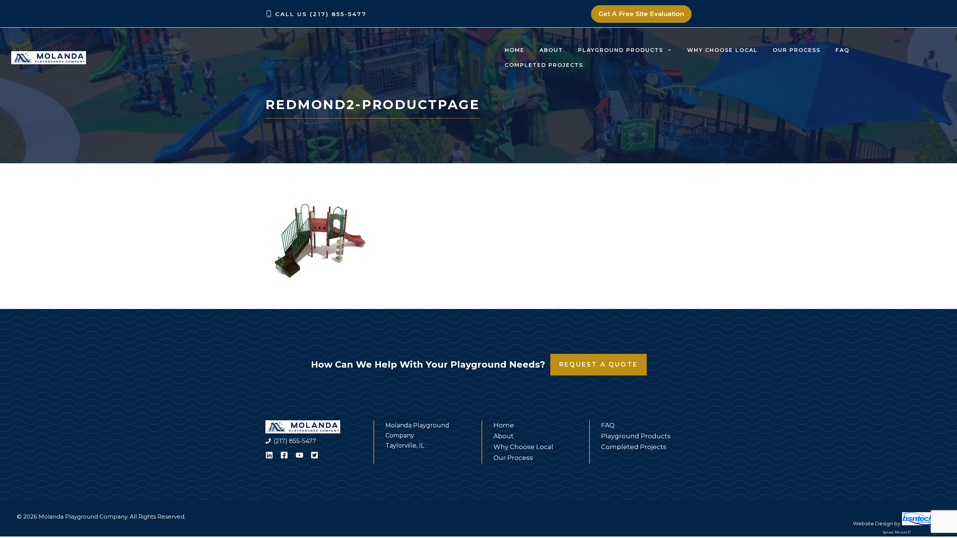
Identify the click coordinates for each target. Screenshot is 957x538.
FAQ (842, 50)
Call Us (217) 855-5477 (321, 14)
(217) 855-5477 (295, 441)
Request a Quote (598, 364)
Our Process (797, 50)
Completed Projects (544, 65)
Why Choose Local (722, 50)
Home (514, 50)
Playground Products (620, 50)
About (551, 50)
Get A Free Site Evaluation (641, 14)
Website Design (873, 523)
